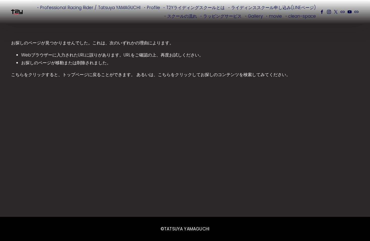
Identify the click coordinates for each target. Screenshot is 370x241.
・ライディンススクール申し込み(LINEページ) (271, 8)
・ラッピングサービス (220, 16)
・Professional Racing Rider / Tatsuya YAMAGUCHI (88, 8)
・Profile (151, 8)
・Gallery (253, 16)
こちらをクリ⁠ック (28, 75)
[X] (335, 11)
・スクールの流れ (180, 16)
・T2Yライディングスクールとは (193, 8)
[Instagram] (328, 11)
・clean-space (300, 16)
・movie (273, 16)
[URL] (342, 11)
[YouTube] (349, 11)
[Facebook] (321, 11)
